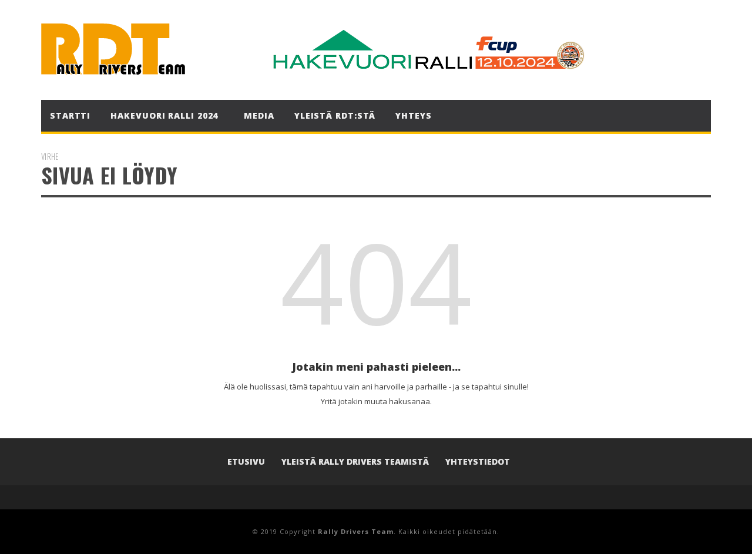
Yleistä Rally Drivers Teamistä (355, 461)
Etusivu (246, 461)
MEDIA (259, 115)
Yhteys (413, 115)
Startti (70, 115)
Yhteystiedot (477, 461)
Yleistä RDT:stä (335, 115)
